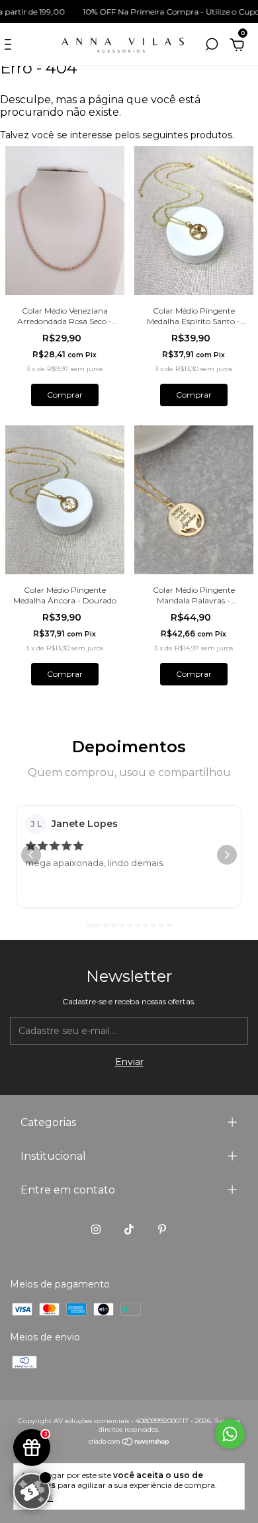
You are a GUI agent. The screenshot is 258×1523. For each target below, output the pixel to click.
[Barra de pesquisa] (211, 46)
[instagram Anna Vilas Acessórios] (96, 1229)
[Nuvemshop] (129, 1443)
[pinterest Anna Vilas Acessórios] (162, 1229)
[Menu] (10, 46)
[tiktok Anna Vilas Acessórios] (129, 1229)
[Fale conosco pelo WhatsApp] (230, 1434)
